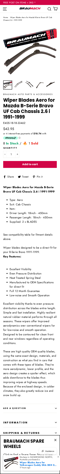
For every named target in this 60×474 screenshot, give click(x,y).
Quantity (10, 148)
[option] (30, 52)
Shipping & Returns (21, 433)
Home (5, 17)
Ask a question (14, 408)
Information (15, 422)
